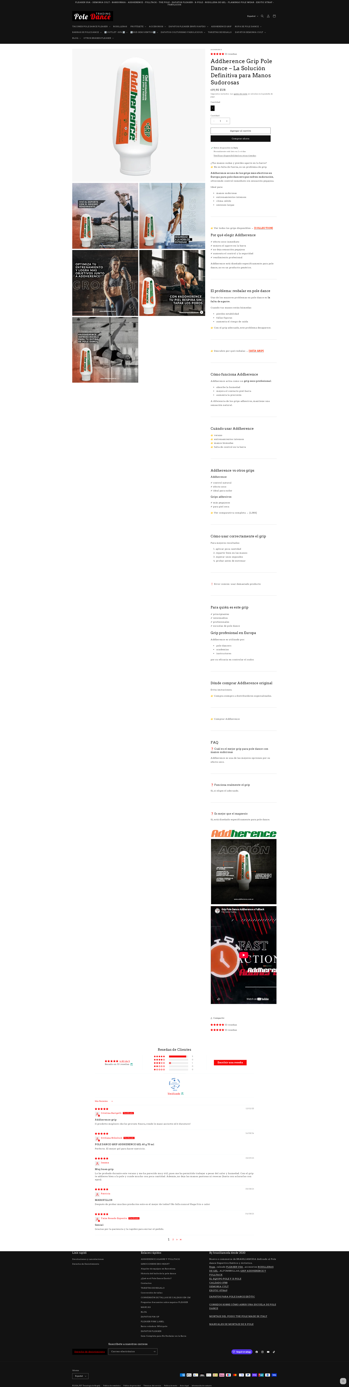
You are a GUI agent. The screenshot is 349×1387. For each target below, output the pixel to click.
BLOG (144, 1312)
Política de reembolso (112, 1385)
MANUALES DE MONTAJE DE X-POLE (231, 1324)
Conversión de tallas (152, 1293)
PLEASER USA (234, 1267)
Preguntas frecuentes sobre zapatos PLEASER (164, 1302)
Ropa (212, 1267)
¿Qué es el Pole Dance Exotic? (156, 1278)
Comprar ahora (240, 138)
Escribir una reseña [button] (230, 1062)
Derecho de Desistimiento (85, 1264)
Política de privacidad (132, 1385)
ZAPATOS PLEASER (151, 1331)
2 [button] (173, 1239)
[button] (91, 26)
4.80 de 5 (124, 1061)
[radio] (213, 108)
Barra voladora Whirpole (154, 1326)
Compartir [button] (218, 1018)
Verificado (174, 1093)
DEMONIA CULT (219, 1286)
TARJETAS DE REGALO (153, 1288)
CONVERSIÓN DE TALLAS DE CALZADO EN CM (166, 1297)
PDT (80, 1386)
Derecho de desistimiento (89, 1351)
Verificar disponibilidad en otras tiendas (235, 155)
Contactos (146, 1283)
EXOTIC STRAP (218, 1290)
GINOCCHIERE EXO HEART (155, 1264)
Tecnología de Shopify (91, 1386)
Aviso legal (184, 1385)
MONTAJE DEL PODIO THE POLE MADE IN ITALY (238, 1316)
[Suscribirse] (154, 1351)
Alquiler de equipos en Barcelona (158, 1269)
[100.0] (174, 1083)
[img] (101, 1109)
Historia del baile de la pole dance (158, 1273)
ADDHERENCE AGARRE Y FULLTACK (160, 1259)
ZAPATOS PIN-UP (150, 1317)
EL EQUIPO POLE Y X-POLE (225, 1278)
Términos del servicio (152, 1385)
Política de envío (170, 1385)
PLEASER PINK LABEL (152, 1321)
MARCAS (146, 1307)
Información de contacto (202, 1385)
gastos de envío (241, 94)
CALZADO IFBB (218, 1282)
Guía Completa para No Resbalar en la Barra (163, 1336)
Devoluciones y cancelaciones (88, 1259)
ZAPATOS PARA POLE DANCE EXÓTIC (232, 1296)
